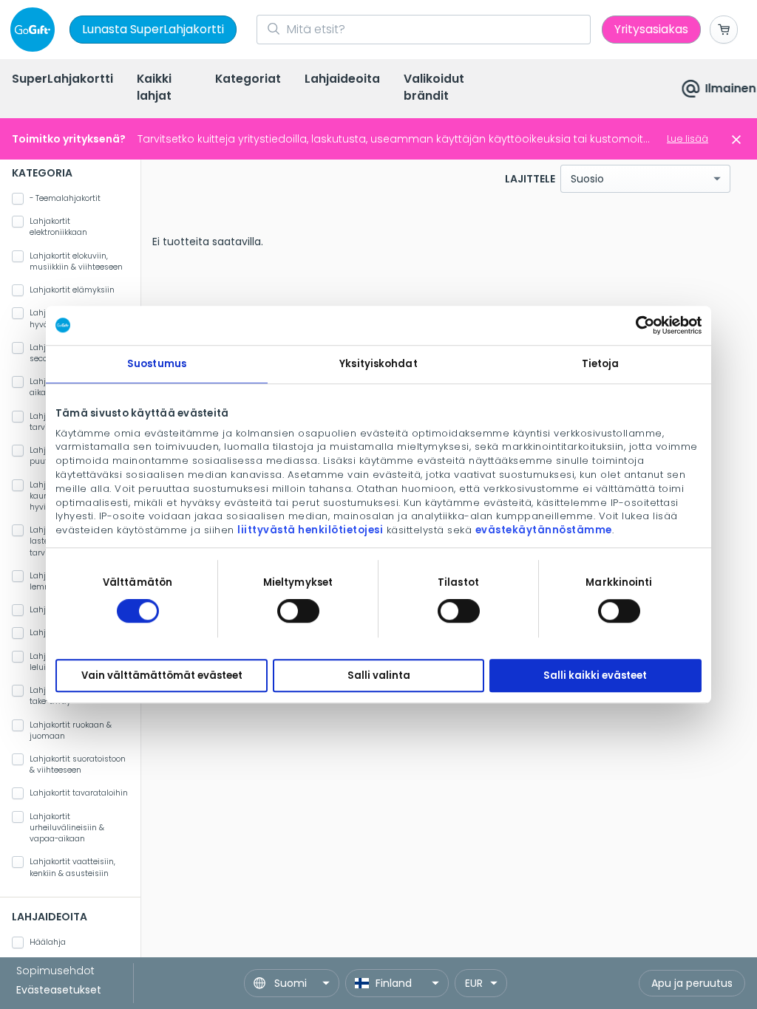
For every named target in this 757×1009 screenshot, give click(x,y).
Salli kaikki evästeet (595, 675)
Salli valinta (378, 675)
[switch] (298, 611)
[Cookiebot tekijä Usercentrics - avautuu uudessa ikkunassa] (637, 325)
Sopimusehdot (55, 970)
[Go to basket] (724, 30)
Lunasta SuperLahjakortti (153, 29)
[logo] (35, 29)
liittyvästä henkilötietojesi (310, 530)
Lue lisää (687, 138)
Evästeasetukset (58, 989)
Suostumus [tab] (156, 364)
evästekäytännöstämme (543, 530)
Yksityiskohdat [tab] (378, 364)
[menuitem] (62, 80)
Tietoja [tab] (600, 364)
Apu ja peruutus (692, 983)
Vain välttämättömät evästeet (161, 675)
